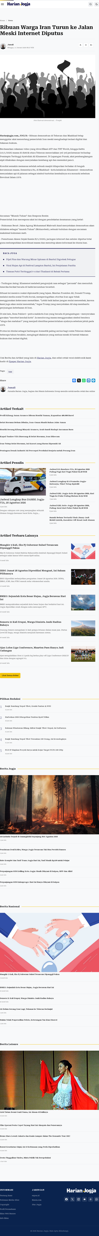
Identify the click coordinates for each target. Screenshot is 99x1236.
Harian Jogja (44, 358)
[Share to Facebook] (74, 380)
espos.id (35, 1196)
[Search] (90, 4)
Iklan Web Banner (8, 1214)
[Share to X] (79, 380)
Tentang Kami (6, 1196)
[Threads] (90, 1199)
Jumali (10, 45)
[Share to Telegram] (93, 380)
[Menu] (2, 4)
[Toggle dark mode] (96, 4)
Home (2, 20)
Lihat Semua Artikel (10, 675)
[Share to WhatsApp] (84, 380)
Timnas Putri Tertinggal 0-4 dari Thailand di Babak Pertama (37, 271)
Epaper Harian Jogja (20, 361)
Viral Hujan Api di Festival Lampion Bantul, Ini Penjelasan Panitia (41, 265)
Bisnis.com (36, 1200)
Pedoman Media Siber (9, 1200)
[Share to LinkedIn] (88, 380)
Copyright (4, 1205)
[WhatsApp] (96, 1199)
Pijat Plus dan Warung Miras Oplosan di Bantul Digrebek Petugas (41, 259)
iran (10, 372)
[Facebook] (66, 1199)
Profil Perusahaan (8, 1209)
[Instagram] (78, 1199)
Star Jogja (36, 1205)
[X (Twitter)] (72, 1199)
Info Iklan (4, 1218)
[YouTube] (84, 1199)
